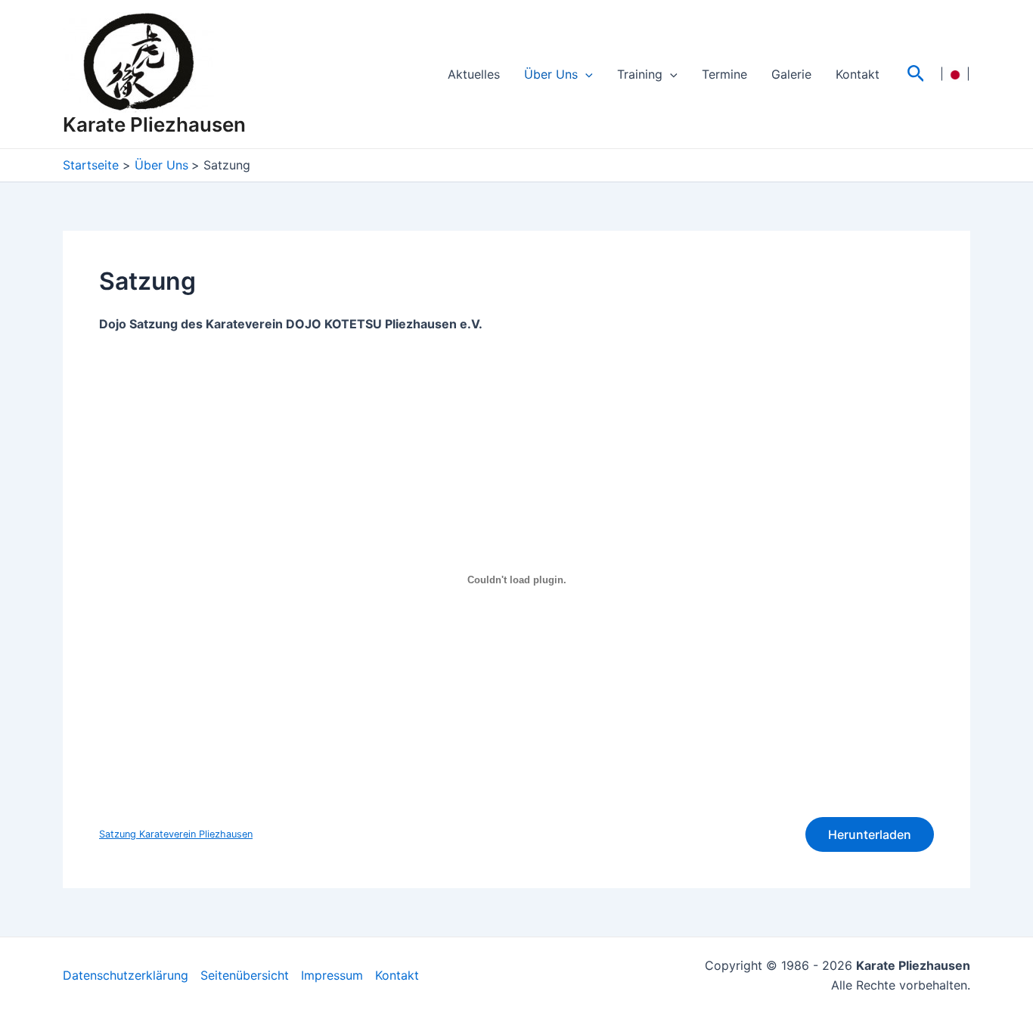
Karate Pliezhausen (154, 124)
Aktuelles (474, 74)
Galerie (791, 74)
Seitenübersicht (244, 975)
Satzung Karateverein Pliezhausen (176, 834)
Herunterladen (869, 834)
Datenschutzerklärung (125, 975)
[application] (585, 74)
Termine (724, 74)
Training (639, 74)
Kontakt (857, 74)
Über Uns (551, 74)
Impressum (332, 975)
